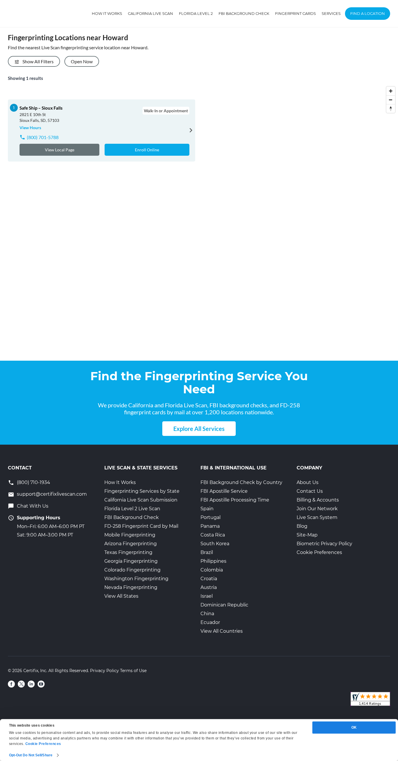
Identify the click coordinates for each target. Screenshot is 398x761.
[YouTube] (41, 684)
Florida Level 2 (196, 13)
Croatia (208, 578)
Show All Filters (38, 61)
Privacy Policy (104, 670)
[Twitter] (21, 684)
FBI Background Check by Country (241, 482)
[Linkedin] (31, 684)
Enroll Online (147, 149)
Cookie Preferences (319, 552)
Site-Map (307, 535)
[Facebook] (11, 684)
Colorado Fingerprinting (132, 570)
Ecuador (210, 622)
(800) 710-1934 (33, 482)
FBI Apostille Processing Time (234, 500)
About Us (307, 482)
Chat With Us (32, 506)
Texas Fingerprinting (128, 552)
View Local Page (59, 149)
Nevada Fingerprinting (130, 587)
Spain (207, 508)
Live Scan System (317, 517)
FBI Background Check (244, 13)
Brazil (206, 552)
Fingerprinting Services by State (141, 491)
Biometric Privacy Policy (324, 543)
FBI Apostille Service (224, 491)
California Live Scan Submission (140, 500)
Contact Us (310, 491)
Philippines (213, 561)
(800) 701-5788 (43, 137)
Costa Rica (212, 535)
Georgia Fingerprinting (131, 561)
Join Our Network (317, 508)
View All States (121, 596)
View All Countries (221, 631)
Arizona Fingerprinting (130, 543)
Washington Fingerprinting (136, 578)
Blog (302, 526)
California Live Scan (150, 13)
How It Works (107, 13)
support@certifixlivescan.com (52, 494)
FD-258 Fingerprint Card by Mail (141, 526)
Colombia (211, 570)
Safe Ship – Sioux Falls (41, 108)
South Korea (214, 543)
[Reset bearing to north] (390, 108)
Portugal (210, 517)
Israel (206, 596)
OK (354, 727)
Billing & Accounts (318, 500)
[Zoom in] (390, 91)
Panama (210, 526)
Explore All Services (199, 428)
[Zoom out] (390, 99)
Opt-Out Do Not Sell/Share (31, 755)
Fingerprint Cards (295, 13)
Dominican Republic (224, 605)
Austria (208, 587)
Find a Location (367, 13)
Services (331, 13)
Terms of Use (133, 670)
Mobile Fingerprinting (129, 535)
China (207, 613)
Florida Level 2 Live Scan (132, 508)
